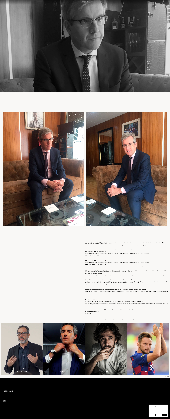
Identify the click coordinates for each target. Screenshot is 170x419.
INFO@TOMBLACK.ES (7, 402)
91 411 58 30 (5, 401)
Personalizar (152, 415)
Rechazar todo (158, 415)
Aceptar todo (164, 415)
